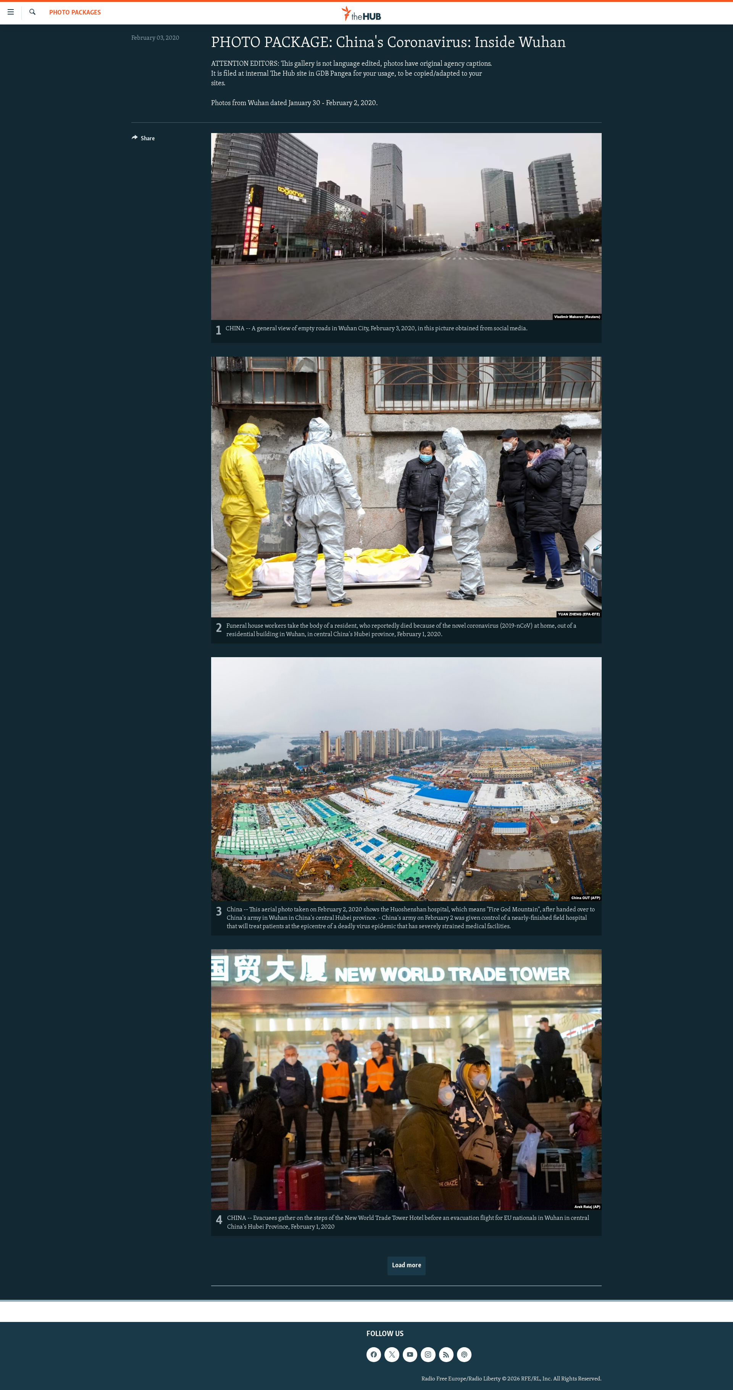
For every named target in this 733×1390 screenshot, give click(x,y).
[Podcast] (464, 1354)
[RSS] (446, 1354)
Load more (406, 1265)
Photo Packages (75, 13)
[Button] (143, 140)
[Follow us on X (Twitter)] (391, 1354)
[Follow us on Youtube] (410, 1354)
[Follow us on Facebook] (373, 1354)
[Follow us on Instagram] (428, 1354)
